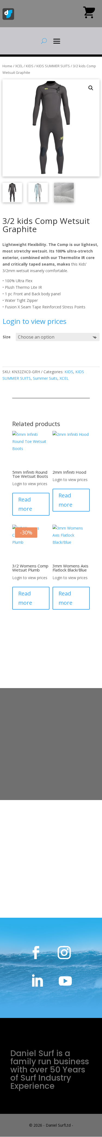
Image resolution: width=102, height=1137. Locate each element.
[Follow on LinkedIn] (37, 981)
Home (7, 65)
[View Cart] (89, 14)
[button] (91, 88)
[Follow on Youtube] (65, 981)
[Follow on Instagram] (64, 953)
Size (7, 336)
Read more (25, 504)
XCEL (19, 65)
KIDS (29, 65)
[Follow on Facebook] (36, 953)
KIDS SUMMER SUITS (53, 65)
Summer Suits (45, 378)
